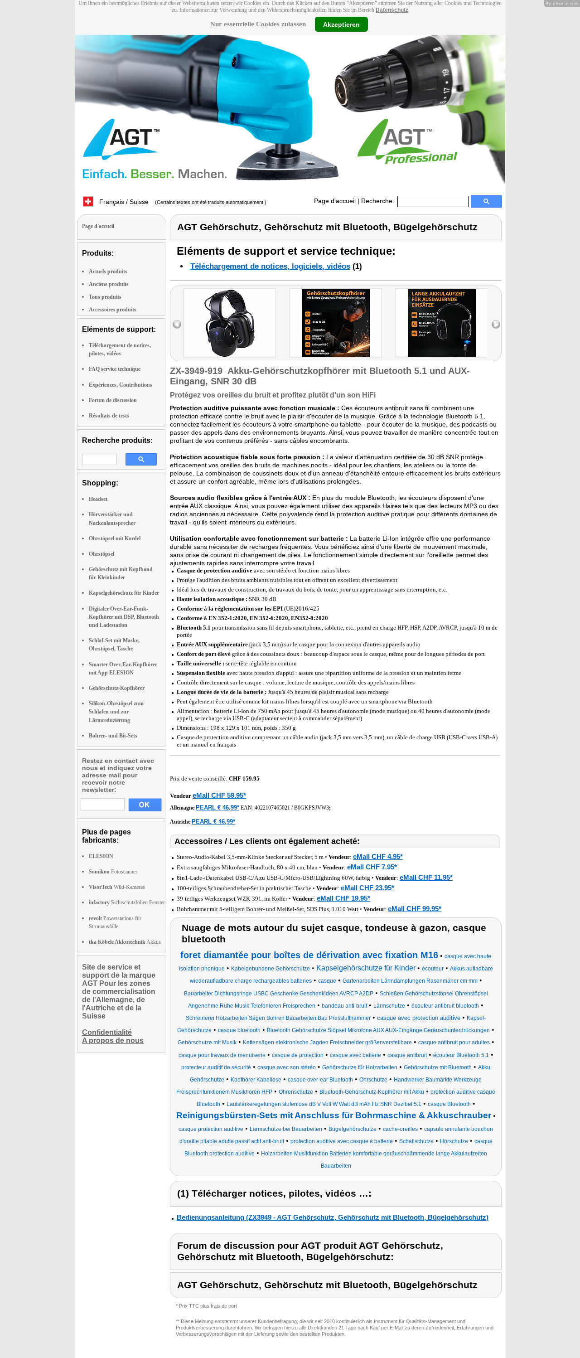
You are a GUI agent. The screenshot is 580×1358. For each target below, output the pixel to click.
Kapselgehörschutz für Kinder (124, 593)
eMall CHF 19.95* (343, 898)
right (496, 324)
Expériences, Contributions (120, 385)
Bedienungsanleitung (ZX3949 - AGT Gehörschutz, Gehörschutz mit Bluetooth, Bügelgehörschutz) (332, 1217)
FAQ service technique (114, 369)
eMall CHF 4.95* (378, 856)
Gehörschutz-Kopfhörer (117, 688)
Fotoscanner (113, 871)
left (177, 324)
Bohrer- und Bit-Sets (113, 735)
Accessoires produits (112, 309)
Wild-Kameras (117, 887)
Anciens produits (109, 284)
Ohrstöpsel (101, 554)
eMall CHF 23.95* (367, 888)
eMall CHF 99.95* (414, 908)
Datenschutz (392, 10)
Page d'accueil (335, 200)
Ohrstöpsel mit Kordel (114, 538)
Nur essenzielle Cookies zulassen (258, 24)
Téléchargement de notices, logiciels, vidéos (270, 266)
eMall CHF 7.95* (372, 867)
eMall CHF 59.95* (219, 795)
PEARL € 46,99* (217, 807)
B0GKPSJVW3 (311, 808)
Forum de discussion (113, 400)
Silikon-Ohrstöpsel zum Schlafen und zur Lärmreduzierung (116, 711)
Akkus (125, 942)
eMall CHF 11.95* (426, 877)
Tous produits (105, 297)
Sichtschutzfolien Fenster (127, 902)
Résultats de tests (109, 415)
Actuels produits (108, 271)
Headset (98, 499)
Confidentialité (107, 1032)
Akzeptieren (341, 24)
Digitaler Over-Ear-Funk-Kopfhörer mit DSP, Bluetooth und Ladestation (124, 617)
